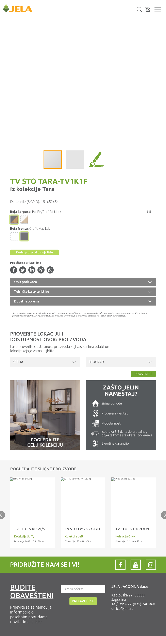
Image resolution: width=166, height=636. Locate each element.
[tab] (83, 282)
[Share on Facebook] (14, 270)
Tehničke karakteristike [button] (31, 291)
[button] (139, 9)
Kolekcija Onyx (125, 536)
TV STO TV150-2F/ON (132, 529)
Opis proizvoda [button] (25, 282)
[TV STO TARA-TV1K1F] (32, 479)
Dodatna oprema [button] (26, 301)
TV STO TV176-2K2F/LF (83, 529)
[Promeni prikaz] (149, 212)
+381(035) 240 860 (140, 604)
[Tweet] (23, 270)
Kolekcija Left (74, 536)
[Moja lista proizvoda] (147, 10)
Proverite (143, 374)
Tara (47, 189)
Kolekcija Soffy (24, 536)
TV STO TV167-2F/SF (30, 529)
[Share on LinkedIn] (32, 270)
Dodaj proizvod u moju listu (34, 252)
